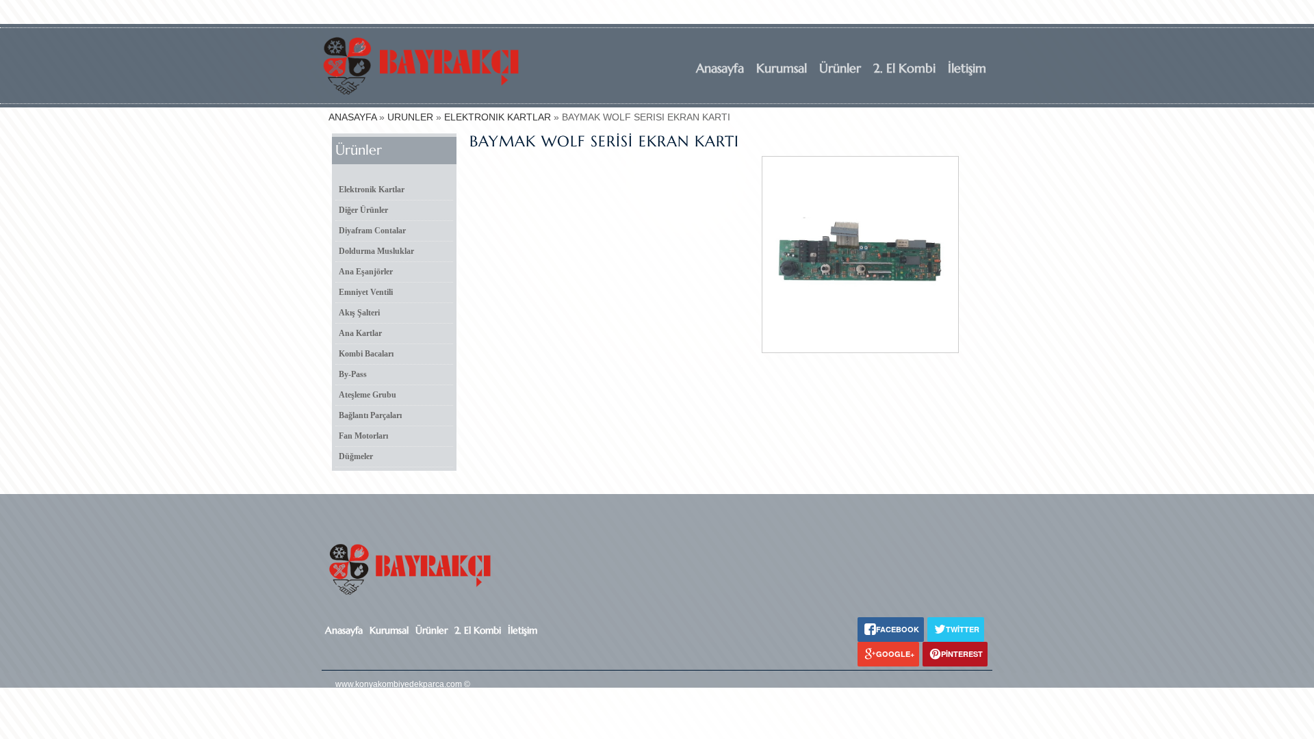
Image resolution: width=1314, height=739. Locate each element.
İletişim (967, 68)
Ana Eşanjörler (366, 271)
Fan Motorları (363, 436)
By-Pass (353, 374)
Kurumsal (781, 68)
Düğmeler (356, 456)
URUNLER (410, 117)
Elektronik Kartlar (371, 189)
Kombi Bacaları (366, 354)
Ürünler (840, 68)
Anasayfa (720, 68)
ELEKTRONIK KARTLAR (497, 117)
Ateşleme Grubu (367, 395)
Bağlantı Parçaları (370, 415)
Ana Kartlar (360, 333)
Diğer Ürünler (363, 210)
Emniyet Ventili (366, 292)
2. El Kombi (904, 68)
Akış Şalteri (359, 312)
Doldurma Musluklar (376, 251)
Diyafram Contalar (372, 230)
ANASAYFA (352, 117)
